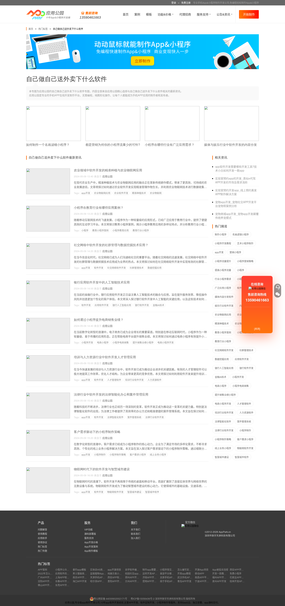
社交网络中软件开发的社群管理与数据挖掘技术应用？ (111, 245)
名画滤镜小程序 (240, 234)
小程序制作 (100, 454)
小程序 (84, 230)
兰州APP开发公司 (134, 581)
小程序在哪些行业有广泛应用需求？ (169, 144)
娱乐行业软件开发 (224, 305)
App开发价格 (91, 542)
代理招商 (185, 14)
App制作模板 (91, 550)
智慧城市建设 (134, 492)
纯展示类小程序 (116, 573)
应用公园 (107, 176)
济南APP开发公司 (151, 577)
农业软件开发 (121, 193)
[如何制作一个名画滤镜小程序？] (53, 107)
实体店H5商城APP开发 (102, 569)
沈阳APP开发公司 (47, 581)
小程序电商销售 (120, 342)
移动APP (199, 573)
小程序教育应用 (120, 230)
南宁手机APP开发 (169, 581)
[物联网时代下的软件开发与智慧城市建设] (48, 469)
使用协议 (42, 542)
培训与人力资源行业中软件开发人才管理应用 (105, 357)
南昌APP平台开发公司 (206, 577)
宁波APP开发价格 (204, 581)
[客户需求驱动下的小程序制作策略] (48, 431)
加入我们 (135, 538)
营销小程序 (235, 252)
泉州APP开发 (219, 581)
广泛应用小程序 (223, 287)
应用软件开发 (102, 305)
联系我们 (135, 533)
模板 (149, 14)
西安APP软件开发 (117, 577)
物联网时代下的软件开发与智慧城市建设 (102, 469)
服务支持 (203, 14)
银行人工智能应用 (121, 305)
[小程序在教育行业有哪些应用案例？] (48, 207)
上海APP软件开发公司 (67, 577)
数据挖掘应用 (155, 267)
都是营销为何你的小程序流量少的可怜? (113, 144)
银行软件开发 (142, 305)
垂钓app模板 (79, 569)
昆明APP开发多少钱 (152, 581)
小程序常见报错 (168, 569)
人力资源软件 (155, 379)
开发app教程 (184, 573)
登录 (173, 2)
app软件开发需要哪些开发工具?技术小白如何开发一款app (236, 168)
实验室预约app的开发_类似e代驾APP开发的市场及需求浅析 (235, 180)
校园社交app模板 (134, 573)
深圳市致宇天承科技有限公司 (220, 535)
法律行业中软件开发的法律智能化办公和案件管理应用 (111, 394)
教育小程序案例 (100, 230)
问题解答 (42, 529)
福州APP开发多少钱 (222, 577)
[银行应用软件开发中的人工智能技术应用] (48, 282)
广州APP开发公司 (47, 577)
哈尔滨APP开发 (98, 581)
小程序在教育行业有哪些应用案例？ (99, 207)
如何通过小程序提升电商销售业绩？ (99, 319)
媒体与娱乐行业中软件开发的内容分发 (230, 144)
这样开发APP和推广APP (155, 573)
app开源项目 (114, 569)
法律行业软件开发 (154, 417)
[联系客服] (277, 287)
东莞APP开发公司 (64, 585)
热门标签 (43, 28)
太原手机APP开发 (169, 577)
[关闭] (257, 328)
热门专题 (42, 550)
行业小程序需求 (223, 279)
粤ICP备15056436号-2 (143, 598)
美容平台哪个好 (168, 573)
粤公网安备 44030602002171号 (110, 598)
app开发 (85, 193)
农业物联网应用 (102, 193)
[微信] (277, 294)
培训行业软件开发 (134, 379)
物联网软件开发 (115, 492)
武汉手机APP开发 (186, 577)
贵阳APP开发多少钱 (118, 581)
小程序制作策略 (118, 454)
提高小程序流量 (223, 270)
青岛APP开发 (184, 581)
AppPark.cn (225, 531)
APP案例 (42, 569)
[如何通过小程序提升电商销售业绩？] (48, 319)
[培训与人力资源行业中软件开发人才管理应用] (48, 357)
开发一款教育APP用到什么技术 (228, 573)
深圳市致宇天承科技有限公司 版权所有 (175, 598)
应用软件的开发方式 (65, 573)
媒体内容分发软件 (224, 296)
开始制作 (249, 14)
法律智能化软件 (115, 417)
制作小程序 (220, 234)
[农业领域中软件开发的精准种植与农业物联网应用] (48, 170)
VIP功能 (88, 529)
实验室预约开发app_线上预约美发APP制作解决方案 (236, 192)
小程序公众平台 (63, 569)
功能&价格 (165, 14)
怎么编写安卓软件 (186, 569)
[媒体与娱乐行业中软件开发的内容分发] (231, 107)
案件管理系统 (134, 417)
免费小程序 (235, 573)
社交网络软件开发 (116, 267)
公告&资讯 (224, 14)
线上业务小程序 (158, 454)
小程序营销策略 (245, 261)
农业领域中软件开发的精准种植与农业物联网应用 (108, 170)
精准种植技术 (139, 193)
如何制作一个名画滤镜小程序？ (48, 144)
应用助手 (42, 538)
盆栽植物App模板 (99, 573)
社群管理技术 (137, 267)
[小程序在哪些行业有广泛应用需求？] (172, 107)
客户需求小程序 (138, 454)
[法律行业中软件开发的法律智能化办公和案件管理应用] (48, 394)
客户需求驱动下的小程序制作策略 (97, 431)
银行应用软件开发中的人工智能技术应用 (102, 282)
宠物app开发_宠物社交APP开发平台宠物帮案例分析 (235, 204)
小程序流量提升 (223, 261)
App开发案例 (91, 546)
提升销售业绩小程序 (143, 342)
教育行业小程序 (141, 230)
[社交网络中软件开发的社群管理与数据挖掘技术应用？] (48, 244)
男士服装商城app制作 (84, 573)
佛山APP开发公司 (47, 585)
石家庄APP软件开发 (240, 577)
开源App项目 (201, 569)
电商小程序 (103, 342)
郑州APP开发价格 (134, 577)
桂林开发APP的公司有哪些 (244, 581)
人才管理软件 (114, 379)
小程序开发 (87, 342)
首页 (126, 14)
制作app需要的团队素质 (155, 569)
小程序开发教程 (223, 243)
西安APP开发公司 (239, 569)
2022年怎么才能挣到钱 (50, 573)
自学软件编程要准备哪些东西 (140, 569)
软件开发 (98, 267)
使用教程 (42, 533)
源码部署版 (90, 533)
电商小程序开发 (165, 342)
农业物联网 (156, 193)
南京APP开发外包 (82, 577)
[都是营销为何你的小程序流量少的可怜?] (113, 107)
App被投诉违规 (220, 569)
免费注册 (186, 2)
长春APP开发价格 (64, 581)
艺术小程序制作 (245, 243)
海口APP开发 (80, 581)
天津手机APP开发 (99, 577)
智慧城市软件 (152, 492)
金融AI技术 (158, 305)
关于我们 (135, 529)
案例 (137, 14)
